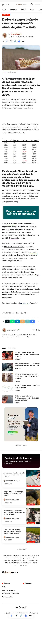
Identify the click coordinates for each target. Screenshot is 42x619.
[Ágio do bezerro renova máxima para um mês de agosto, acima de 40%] (33, 535)
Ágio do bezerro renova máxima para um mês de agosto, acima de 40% (12, 531)
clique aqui (11, 224)
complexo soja (17, 313)
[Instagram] (19, 607)
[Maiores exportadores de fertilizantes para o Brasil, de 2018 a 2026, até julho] (7, 399)
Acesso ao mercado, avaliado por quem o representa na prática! (14, 475)
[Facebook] (36, 330)
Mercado (6, 15)
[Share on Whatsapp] (12, 321)
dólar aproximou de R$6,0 (14, 246)
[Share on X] (11, 41)
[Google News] (16, 607)
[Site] (34, 330)
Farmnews (23, 303)
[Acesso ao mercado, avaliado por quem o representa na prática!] (33, 478)
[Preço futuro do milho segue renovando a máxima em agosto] (33, 497)
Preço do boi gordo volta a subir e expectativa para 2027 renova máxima (14, 512)
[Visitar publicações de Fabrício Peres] (4, 481)
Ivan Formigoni (16, 34)
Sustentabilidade (34, 485)
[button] (4, 4)
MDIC (25, 313)
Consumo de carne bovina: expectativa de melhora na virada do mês (27, 354)
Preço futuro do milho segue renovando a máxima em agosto (13, 493)
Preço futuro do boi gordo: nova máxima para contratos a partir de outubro (27, 376)
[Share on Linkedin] (17, 321)
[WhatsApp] (26, 607)
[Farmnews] (21, 4)
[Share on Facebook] (7, 41)
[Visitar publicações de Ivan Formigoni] (4, 35)
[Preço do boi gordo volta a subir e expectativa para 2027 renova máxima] (33, 516)
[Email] (22, 321)
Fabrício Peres (12, 481)
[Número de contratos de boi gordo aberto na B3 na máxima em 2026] (7, 367)
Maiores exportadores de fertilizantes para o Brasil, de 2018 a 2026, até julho (27, 398)
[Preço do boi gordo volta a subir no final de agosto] (7, 388)
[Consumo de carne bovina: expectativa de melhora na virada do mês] (7, 355)
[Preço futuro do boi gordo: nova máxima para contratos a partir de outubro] (7, 377)
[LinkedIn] (39, 330)
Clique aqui (13, 238)
